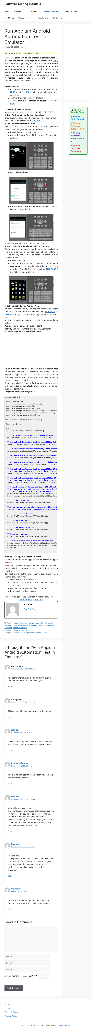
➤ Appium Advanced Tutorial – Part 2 (77, 137)
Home (6, 11)
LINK (12, 92)
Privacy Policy (10, 1016)
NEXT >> (38, 600)
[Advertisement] (31, 351)
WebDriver (42, 625)
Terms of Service (12, 1012)
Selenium (17, 11)
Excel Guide (9, 18)
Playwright (32, 11)
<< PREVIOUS (25, 600)
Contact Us (9, 1008)
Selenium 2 (18, 625)
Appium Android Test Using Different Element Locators (27, 633)
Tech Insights (43, 18)
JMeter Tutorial (71, 11)
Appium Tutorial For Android (17, 630)
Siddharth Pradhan (20, 763)
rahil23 (14, 730)
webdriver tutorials (20, 628)
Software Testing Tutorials (22, 4)
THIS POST (48, 112)
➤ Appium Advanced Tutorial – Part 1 (78, 126)
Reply (10, 686)
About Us (8, 1004)
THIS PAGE (51, 269)
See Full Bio (29, 609)
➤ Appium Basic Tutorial (77, 117)
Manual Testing (24, 18)
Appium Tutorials (51, 11)
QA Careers (57, 18)
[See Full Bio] (36, 609)
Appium (10, 623)
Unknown (15, 796)
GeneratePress (65, 1025)
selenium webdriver (30, 625)
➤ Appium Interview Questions (76, 148)
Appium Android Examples (24, 623)
